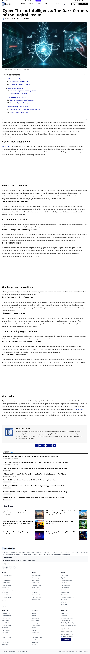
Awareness (64, 599)
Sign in (75, 4)
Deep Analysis (35, 623)
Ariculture (34, 592)
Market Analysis (6, 623)
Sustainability (65, 592)
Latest (8, 452)
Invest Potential (6, 625)
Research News (6, 597)
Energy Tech (35, 587)
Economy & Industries (67, 597)
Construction (35, 582)
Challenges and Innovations (16, 97)
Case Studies (35, 620)
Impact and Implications (15, 88)
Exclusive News (6, 580)
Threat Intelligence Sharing (19, 103)
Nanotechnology (65, 585)
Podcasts (4, 604)
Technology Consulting (67, 623)
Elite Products (6, 639)
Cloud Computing (36, 580)
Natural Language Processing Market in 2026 (61, 532)
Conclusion (11, 116)
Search (67, 4)
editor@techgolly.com (67, 631)
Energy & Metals (6, 585)
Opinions (33, 613)
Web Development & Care (68, 625)
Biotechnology (35, 578)
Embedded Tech (36, 585)
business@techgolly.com (68, 634)
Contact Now (66, 639)
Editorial (33, 627)
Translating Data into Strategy (20, 84)
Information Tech (36, 597)
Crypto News (5, 587)
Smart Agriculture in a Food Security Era (59, 521)
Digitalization (64, 578)
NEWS (4, 573)
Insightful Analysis (36, 637)
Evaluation (64, 604)
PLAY (5, 601)
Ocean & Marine (65, 587)
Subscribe (84, 4)
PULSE (33, 573)
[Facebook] (14, 567)
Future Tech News (7, 594)
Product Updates (6, 637)
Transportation (35, 599)
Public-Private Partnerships (19, 112)
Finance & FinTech (36, 590)
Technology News (7, 575)
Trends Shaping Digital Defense (17, 106)
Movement (5, 627)
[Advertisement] (44, 170)
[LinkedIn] (3, 567)
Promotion (64, 615)
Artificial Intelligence (37, 575)
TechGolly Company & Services (10, 0)
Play (58, 4)
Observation (34, 642)
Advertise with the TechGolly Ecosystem (78, 0)
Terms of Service (22, 651)
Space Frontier (65, 590)
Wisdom (33, 644)
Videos (4, 606)
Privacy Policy (12, 651)
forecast (33, 630)
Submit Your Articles (27, 0)
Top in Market (5, 630)
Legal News (5, 592)
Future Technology (66, 580)
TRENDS (63, 573)
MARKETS (5, 610)
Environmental (35, 594)
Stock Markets (6, 582)
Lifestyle (63, 602)
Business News (6, 578)
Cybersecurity (65, 575)
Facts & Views (35, 632)
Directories (5, 644)
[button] (85, 75)
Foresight (34, 635)
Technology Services (67, 618)
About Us (4, 651)
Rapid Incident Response (18, 93)
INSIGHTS (34, 610)
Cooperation (64, 594)
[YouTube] (6, 567)
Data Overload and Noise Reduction (22, 100)
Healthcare (64, 582)
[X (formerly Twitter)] (10, 567)
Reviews (4, 635)
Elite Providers (6, 642)
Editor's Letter (35, 618)
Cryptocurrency (6, 618)
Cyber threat (6, 146)
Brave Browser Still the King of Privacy (15, 532)
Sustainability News (7, 590)
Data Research (65, 620)
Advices (33, 615)
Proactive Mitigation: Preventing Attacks (23, 91)
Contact (38, 0)
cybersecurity (78, 409)
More (47, 4)
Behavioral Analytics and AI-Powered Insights (25, 109)
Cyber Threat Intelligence (15, 79)
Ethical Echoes (35, 625)
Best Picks (5, 632)
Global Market (6, 620)
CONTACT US (65, 629)
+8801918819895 (68, 636)
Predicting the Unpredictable (19, 81)
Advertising (64, 613)
